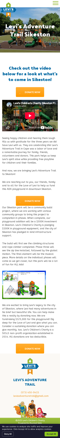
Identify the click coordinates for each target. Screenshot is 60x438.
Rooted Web (36, 423)
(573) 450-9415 (30, 392)
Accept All (51, 434)
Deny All (8, 434)
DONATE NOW (32, 92)
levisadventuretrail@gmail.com (30, 396)
